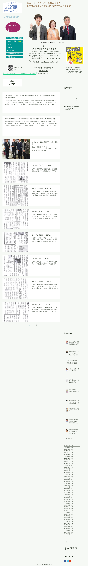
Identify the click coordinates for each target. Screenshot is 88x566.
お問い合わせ (11, 57)
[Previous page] (25, 325)
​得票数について (43, 74)
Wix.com (39, 564)
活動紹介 (9, 47)
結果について (43, 71)
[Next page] (36, 325)
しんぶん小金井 (11, 41)
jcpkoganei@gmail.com (73, 69)
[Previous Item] (67, 99)
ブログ (9, 44)
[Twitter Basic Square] (68, 561)
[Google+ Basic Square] (70, 561)
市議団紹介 (10, 50)
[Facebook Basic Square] (65, 561)
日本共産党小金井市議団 (14, 38)
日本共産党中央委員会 (14, 54)
